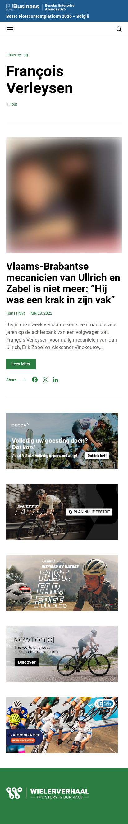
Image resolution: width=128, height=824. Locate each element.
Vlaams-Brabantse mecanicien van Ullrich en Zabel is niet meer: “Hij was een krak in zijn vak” (63, 283)
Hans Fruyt (15, 313)
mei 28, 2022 (41, 313)
